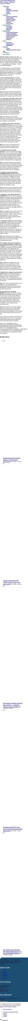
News (4, 976)
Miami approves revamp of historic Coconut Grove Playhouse (11, 459)
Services (5, 974)
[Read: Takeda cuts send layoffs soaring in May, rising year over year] (4, 463)
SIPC (9, 1006)
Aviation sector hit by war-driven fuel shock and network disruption (12, 829)
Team (4, 971)
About (4, 972)
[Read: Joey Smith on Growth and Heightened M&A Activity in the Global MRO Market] (4, 832)
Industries (5, 975)
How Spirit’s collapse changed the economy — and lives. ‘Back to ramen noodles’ (12, 705)
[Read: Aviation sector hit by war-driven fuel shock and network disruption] (4, 710)
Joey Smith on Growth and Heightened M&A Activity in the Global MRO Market (12, 951)
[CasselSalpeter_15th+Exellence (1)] (9, 3)
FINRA (14, 1006)
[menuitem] (12, 9)
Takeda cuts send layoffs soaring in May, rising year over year (11, 582)
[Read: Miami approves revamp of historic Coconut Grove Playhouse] (4, 341)
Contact (5, 978)
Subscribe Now (4, 1001)
